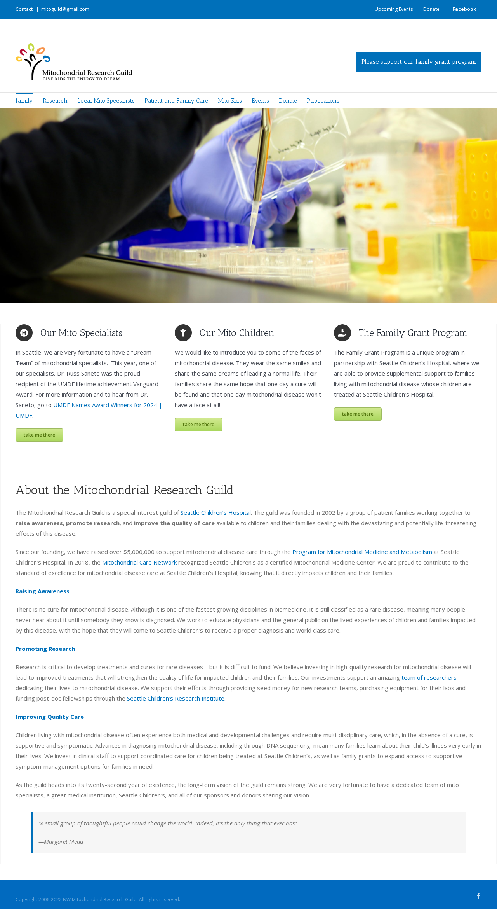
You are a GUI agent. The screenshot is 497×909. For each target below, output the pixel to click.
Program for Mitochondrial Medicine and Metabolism (362, 552)
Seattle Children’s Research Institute (175, 698)
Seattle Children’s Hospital (216, 512)
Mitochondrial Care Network (139, 562)
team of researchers (429, 677)
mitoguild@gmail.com (65, 9)
